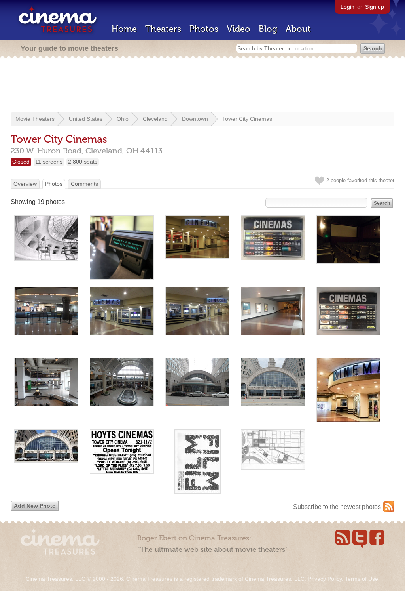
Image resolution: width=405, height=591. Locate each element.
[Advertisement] (202, 86)
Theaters (163, 28)
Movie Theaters (35, 119)
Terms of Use (361, 579)
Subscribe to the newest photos (337, 506)
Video (238, 28)
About (298, 28)
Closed (21, 161)
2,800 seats (82, 161)
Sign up (374, 7)
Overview (25, 184)
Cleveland (155, 119)
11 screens (48, 161)
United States (85, 119)
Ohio (123, 119)
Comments (84, 184)
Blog (268, 28)
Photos (203, 28)
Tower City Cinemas (247, 119)
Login (347, 7)
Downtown (195, 119)
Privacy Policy (325, 579)
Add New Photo (35, 506)
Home (124, 28)
